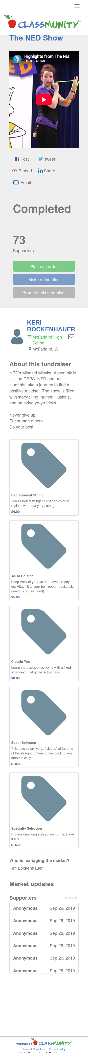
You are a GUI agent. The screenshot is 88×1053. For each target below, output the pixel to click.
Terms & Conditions (34, 1049)
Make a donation (44, 279)
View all (72, 898)
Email (25, 182)
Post (24, 158)
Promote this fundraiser (44, 292)
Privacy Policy (57, 1049)
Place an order (44, 266)
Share (49, 170)
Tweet (49, 158)
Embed (24, 170)
